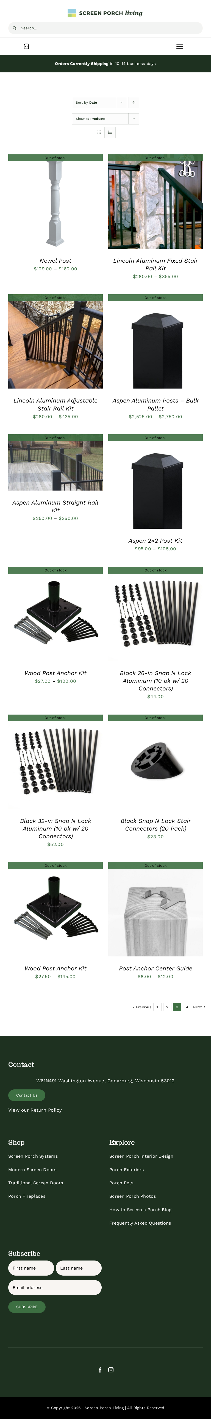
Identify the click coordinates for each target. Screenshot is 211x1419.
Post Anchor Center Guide (155, 968)
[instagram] (110, 1369)
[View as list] (110, 132)
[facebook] (100, 1369)
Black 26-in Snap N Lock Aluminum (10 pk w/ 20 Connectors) (155, 681)
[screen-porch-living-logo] (105, 10)
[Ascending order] (134, 102)
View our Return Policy (35, 1110)
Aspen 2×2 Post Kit (155, 540)
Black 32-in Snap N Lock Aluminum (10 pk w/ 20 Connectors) (55, 828)
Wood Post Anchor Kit (55, 673)
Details (55, 202)
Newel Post (55, 260)
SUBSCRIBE (27, 1307)
